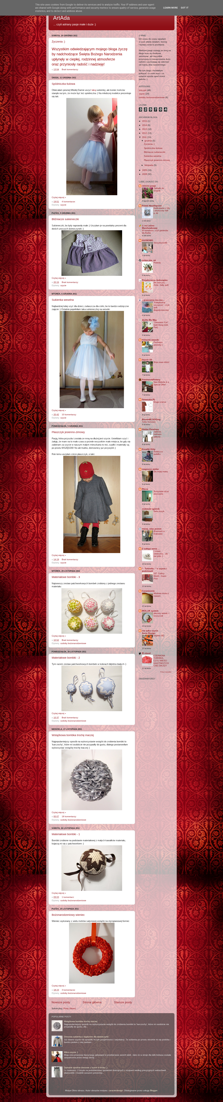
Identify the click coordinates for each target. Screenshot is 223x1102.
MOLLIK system (150, 611)
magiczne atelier (150, 469)
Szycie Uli (147, 360)
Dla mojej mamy (161, 471)
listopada (149, 165)
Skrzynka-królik (160, 243)
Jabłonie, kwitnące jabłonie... (158, 434)
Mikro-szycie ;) (71, 1052)
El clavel (146, 653)
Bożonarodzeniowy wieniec (68, 914)
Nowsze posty (61, 1002)
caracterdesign (116, 1090)
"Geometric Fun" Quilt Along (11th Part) (161, 325)
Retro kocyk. (159, 511)
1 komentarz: (68, 897)
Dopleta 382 (159, 635)
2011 (144, 137)
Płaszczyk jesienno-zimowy (68, 432)
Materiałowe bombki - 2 (66, 657)
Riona (145, 489)
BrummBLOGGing (151, 419)
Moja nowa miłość (161, 362)
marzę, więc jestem (151, 529)
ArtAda (61, 18)
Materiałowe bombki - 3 (66, 577)
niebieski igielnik (151, 509)
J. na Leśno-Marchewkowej (149, 227)
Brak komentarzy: (70, 69)
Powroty (157, 263)
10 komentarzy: (69, 414)
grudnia (148, 141)
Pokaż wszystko (165, 672)
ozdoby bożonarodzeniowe (73, 643)
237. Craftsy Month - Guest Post (160, 576)
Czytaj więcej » (59, 197)
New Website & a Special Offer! (161, 383)
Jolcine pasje (149, 186)
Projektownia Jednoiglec (155, 280)
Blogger (153, 1090)
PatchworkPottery (151, 380)
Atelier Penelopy (150, 429)
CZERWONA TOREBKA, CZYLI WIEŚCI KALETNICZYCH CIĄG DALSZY (161, 661)
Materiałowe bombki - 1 (66, 834)
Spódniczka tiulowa (63, 83)
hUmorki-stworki (150, 340)
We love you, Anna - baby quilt (161, 283)
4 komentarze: (69, 202)
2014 (145, 125)
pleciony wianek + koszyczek (161, 614)
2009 (145, 170)
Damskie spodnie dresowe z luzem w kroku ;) (85, 1067)
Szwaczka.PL (148, 399)
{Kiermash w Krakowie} (159, 532)
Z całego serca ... (151, 549)
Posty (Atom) (69, 1008)
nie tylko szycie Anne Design (150, 632)
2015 (145, 121)
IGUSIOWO (147, 240)
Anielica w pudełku (158, 453)
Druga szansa (160, 402)
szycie (63, 205)
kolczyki (142, 90)
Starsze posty (123, 1002)
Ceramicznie (148, 591)
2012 (145, 133)
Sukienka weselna (63, 299)
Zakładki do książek (159, 189)
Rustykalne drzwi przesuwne (161, 492)
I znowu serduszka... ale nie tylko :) (161, 553)
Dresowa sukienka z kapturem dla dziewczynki (86, 1037)
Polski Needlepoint (152, 206)
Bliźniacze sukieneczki (65, 219)
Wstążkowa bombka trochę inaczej (73, 735)
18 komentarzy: (69, 816)
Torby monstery (149, 422)
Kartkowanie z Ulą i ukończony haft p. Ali (162, 210)
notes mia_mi (149, 260)
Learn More (170, 7)
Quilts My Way (149, 320)
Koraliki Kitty (148, 449)
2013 (145, 129)
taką (94, 90)
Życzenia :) (58, 41)
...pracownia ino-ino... (153, 300)
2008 (145, 174)
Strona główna (92, 1002)
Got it (185, 7)
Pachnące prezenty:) (158, 343)
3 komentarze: (69, 990)
